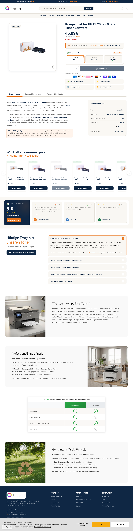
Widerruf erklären (108, 506)
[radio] (76, 59)
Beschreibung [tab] (14, 94)
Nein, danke (120, 524)
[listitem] (17, 175)
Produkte (51, 15)
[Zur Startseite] (24, 495)
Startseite (43, 15)
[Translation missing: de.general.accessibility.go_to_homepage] (13, 8)
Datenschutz (106, 503)
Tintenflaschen (56, 506)
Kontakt (90, 15)
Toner (53, 500)
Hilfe (84, 15)
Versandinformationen (83, 500)
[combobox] (63, 8)
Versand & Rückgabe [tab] (55, 94)
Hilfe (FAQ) (80, 503)
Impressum (105, 496)
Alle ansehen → (13, 220)
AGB (103, 500)
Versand (78, 36)
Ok (101, 524)
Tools (78, 15)
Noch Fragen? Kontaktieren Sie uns (21, 252)
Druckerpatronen (56, 496)
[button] (127, 8)
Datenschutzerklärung (42, 527)
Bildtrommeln (55, 503)
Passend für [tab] (33, 94)
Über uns (79, 496)
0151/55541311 (14, 509)
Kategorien (60, 15)
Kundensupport (95, 253)
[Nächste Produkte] (129, 173)
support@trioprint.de (16, 512)
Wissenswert (70, 15)
